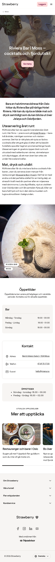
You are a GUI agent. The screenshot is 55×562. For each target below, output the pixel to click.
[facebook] (17, 528)
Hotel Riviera (39, 133)
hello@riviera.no (43, 371)
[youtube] (37, 528)
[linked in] (30, 528)
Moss (5, 12)
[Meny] (51, 4)
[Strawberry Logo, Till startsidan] (10, 4)
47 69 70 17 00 (44, 364)
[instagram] (24, 528)
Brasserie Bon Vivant (26, 174)
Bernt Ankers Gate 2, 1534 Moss (36, 356)
